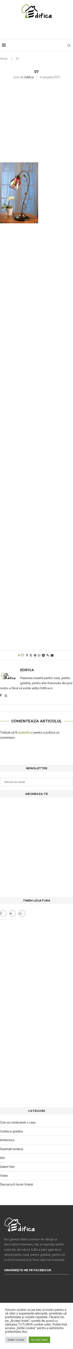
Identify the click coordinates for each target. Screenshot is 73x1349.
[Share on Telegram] (43, 655)
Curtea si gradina (11, 1131)
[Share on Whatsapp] (39, 655)
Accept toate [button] (39, 1339)
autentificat (25, 732)
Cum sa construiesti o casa (17, 1122)
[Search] (69, 45)
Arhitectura (7, 1140)
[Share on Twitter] (30, 655)
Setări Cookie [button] (16, 1339)
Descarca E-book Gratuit (16, 1184)
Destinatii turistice (11, 1149)
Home (3, 58)
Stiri (2, 1158)
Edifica (29, 77)
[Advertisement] (37, 29)
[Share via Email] (52, 655)
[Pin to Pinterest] (35, 655)
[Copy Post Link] (47, 655)
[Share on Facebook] (27, 655)
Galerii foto (7, 1166)
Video (4, 1175)
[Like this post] (22, 655)
